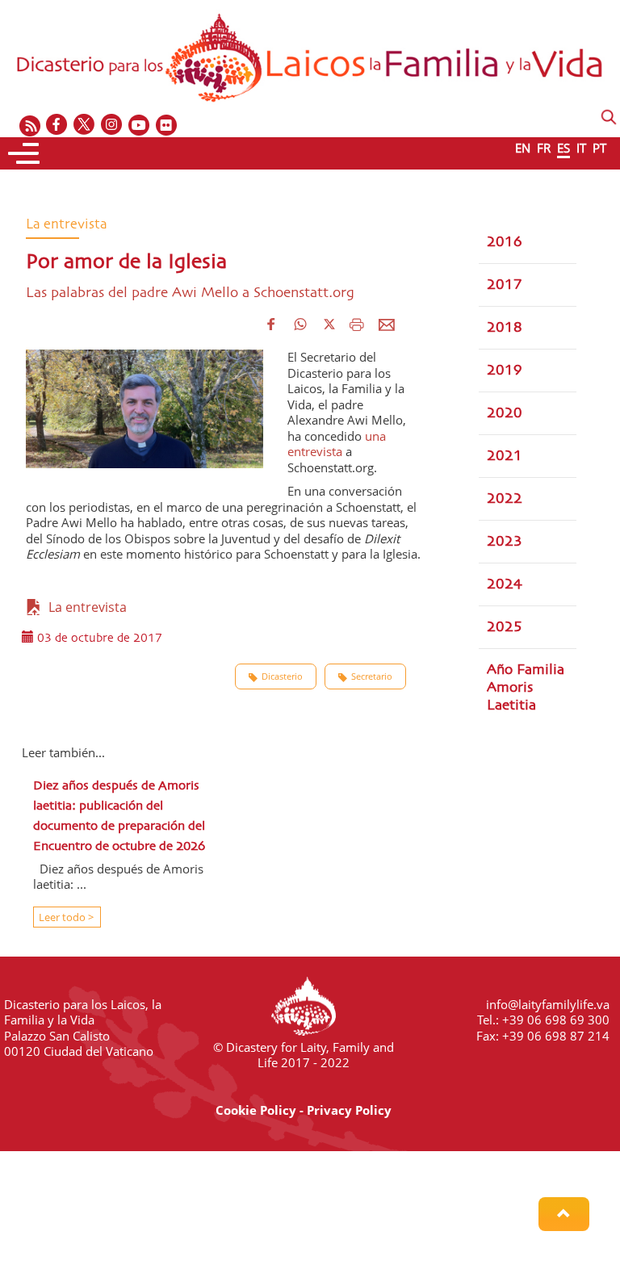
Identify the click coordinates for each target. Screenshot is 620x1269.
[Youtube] (139, 125)
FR (544, 148)
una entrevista (336, 444)
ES (563, 148)
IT (581, 148)
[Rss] (30, 125)
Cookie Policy (256, 1110)
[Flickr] (167, 125)
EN (522, 148)
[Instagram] (112, 125)
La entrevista (84, 607)
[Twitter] (84, 125)
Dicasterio (282, 676)
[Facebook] (57, 125)
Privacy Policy (349, 1110)
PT (599, 148)
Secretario (371, 676)
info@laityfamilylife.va (548, 1004)
